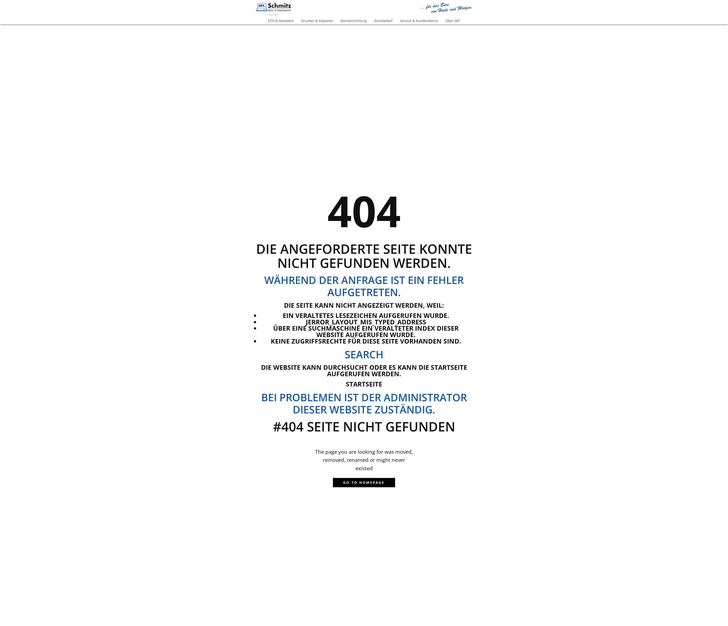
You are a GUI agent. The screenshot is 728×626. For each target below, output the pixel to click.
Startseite (364, 384)
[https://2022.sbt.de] (273, 9)
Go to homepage (363, 482)
